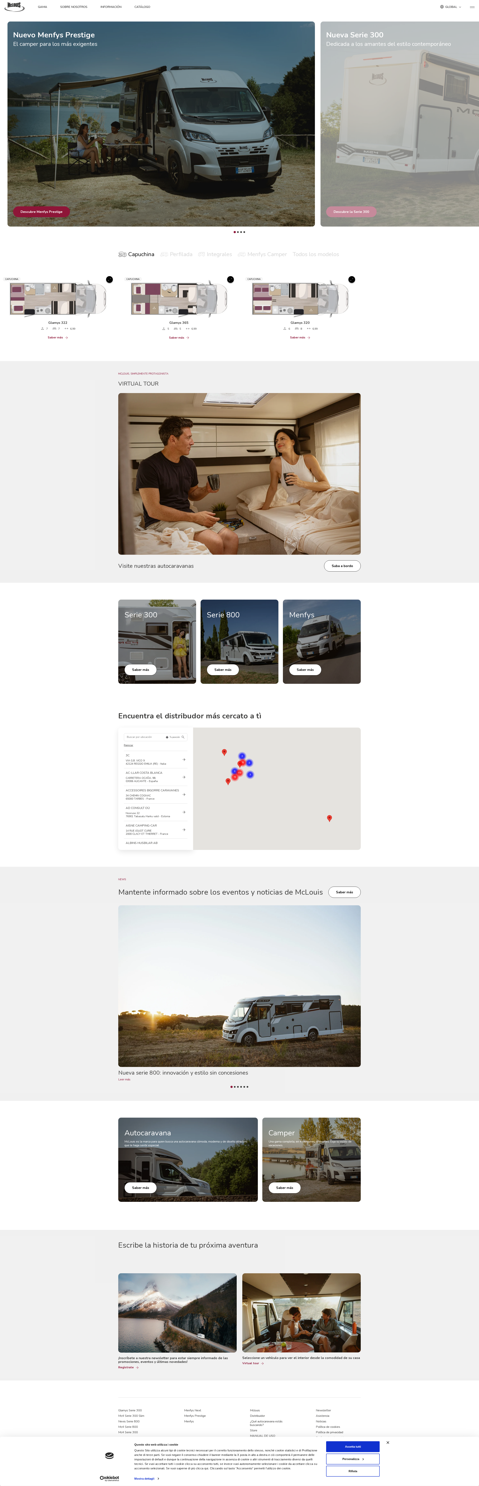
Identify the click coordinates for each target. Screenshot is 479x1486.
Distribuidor (257, 1416)
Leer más (124, 1079)
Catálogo (142, 7)
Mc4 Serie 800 (128, 1427)
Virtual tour (250, 1363)
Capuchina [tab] (141, 254)
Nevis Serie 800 (129, 1421)
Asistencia (322, 1416)
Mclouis (255, 1410)
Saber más (55, 337)
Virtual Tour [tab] (138, 384)
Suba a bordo (342, 566)
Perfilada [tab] (181, 254)
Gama (42, 7)
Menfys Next (192, 1410)
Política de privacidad (329, 1432)
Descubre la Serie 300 (351, 212)
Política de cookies (328, 1427)
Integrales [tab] (219, 254)
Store (253, 1430)
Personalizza (350, 1458)
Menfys (189, 1421)
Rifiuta (353, 1471)
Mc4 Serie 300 (128, 1432)
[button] (228, 781)
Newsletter (323, 1410)
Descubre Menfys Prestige (41, 212)
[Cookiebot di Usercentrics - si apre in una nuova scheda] (109, 1479)
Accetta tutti (353, 1446)
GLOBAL (451, 7)
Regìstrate (126, 1367)
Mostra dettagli (144, 1478)
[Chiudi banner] (388, 1442)
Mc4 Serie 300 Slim (131, 1416)
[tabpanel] (239, 306)
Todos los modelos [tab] (316, 254)
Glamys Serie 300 (130, 1410)
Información (110, 7)
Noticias (321, 1421)
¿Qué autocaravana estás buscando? (266, 1423)
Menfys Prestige (195, 1416)
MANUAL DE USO (262, 1436)
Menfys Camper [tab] (267, 254)
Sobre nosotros (73, 7)
